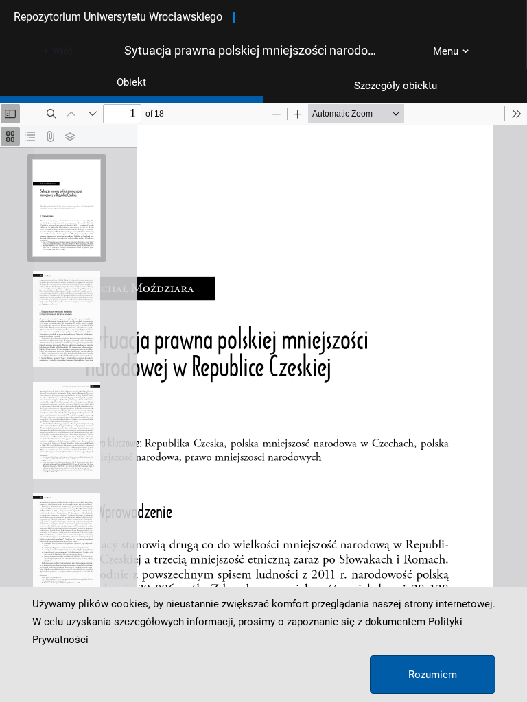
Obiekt (131, 82)
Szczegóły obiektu (395, 86)
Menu (445, 51)
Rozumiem (432, 674)
